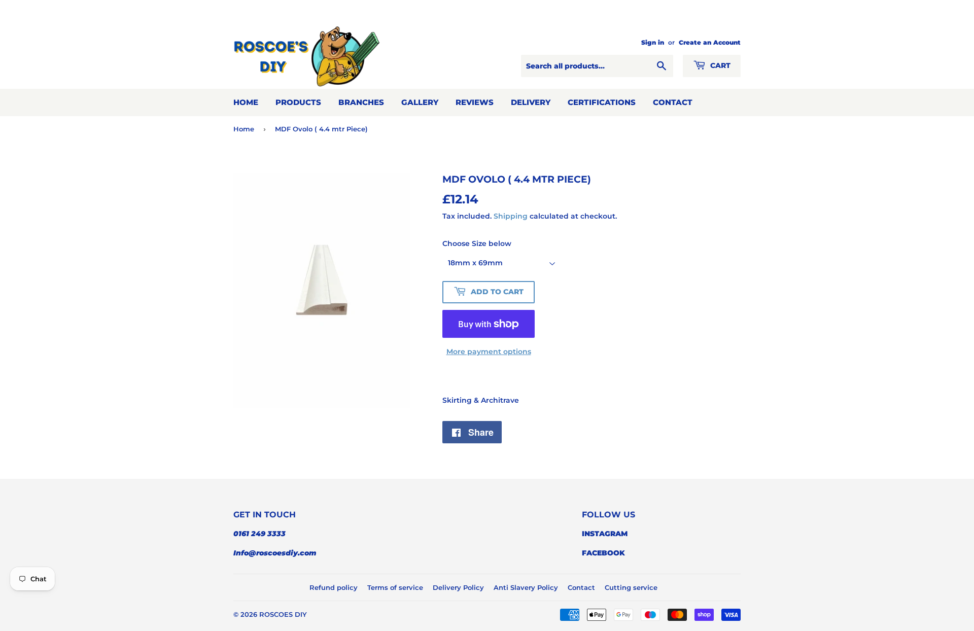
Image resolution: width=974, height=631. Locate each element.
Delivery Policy (458, 587)
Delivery (530, 102)
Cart (719, 65)
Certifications (602, 102)
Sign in (652, 42)
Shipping (511, 216)
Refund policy (333, 587)
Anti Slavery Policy (526, 587)
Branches (361, 102)
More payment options (488, 351)
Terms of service (395, 587)
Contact (672, 102)
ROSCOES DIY (283, 614)
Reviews (475, 102)
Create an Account (710, 42)
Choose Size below (476, 243)
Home (245, 102)
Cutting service (631, 587)
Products (298, 102)
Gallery (419, 102)
